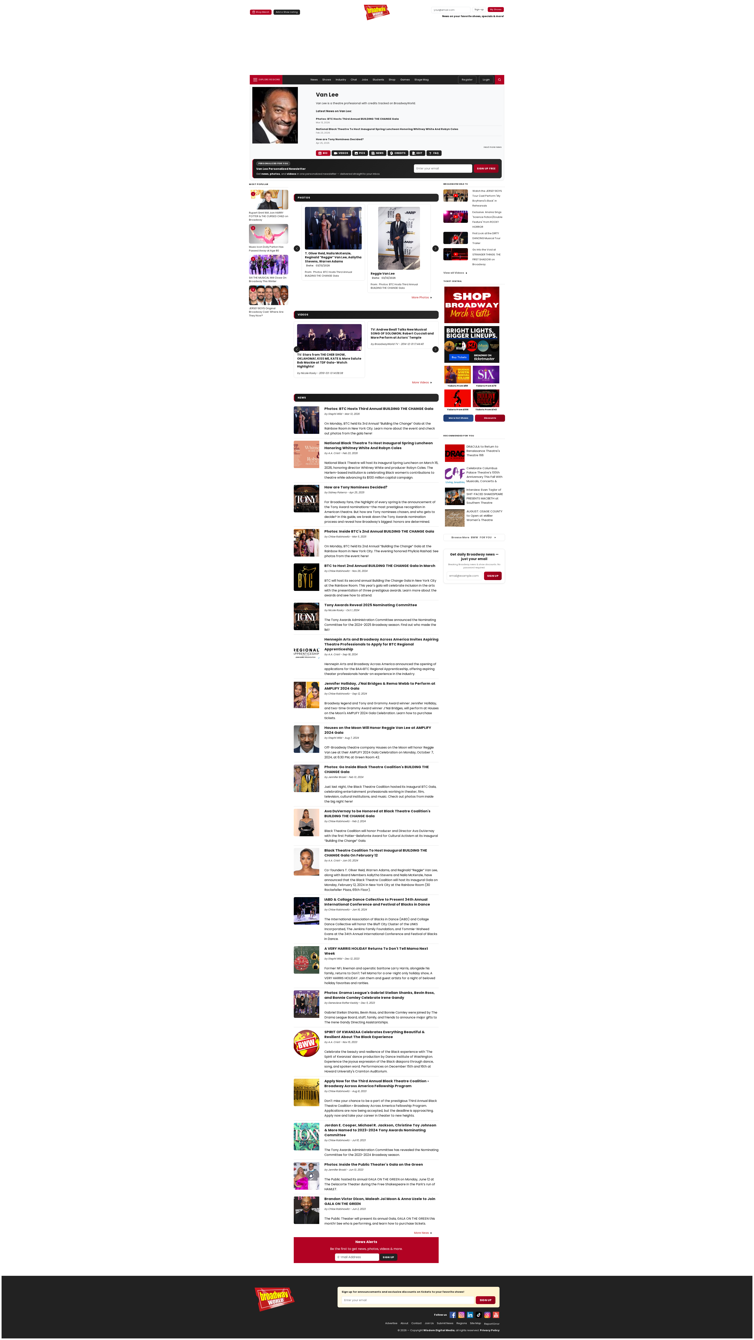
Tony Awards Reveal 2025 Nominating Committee (370, 604)
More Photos (420, 297)
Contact (416, 1323)
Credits (399, 153)
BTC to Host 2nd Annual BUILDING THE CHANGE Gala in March (379, 565)
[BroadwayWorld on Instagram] (461, 1314)
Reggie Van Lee (383, 276)
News (314, 79)
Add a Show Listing (287, 12)
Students (378, 79)
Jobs (365, 79)
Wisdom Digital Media (439, 1330)
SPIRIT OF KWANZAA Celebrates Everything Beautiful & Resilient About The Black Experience (374, 1034)
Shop (392, 79)
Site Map (475, 1323)
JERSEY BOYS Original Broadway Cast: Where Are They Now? (266, 302)
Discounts (490, 418)
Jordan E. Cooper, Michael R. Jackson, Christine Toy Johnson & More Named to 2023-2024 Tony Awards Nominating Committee (380, 1130)
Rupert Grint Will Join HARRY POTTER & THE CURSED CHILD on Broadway (268, 207)
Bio (325, 153)
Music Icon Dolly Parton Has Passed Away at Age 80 (266, 239)
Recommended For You (458, 435)
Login (486, 79)
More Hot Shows (458, 418)
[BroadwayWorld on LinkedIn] (470, 1314)
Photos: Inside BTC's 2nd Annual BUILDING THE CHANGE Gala (379, 531)
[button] (499, 79)
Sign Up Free (486, 168)
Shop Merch (262, 12)
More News (421, 1233)
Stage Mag (422, 79)
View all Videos (453, 273)
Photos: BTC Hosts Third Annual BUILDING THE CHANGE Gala (357, 119)
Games (405, 79)
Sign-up (479, 9)
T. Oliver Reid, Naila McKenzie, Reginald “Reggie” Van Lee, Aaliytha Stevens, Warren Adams (333, 259)
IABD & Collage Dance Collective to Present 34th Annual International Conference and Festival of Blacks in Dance (377, 902)
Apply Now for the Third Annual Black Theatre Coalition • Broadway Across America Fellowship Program (376, 1083)
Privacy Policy (490, 1330)
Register (467, 79)
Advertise (391, 1323)
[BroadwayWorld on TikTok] (478, 1314)
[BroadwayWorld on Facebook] (452, 1314)
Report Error (492, 1324)
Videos (343, 153)
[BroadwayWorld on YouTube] (496, 1314)
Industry (341, 79)
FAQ (436, 153)
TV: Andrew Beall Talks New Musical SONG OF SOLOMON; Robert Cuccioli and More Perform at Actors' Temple (402, 334)
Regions (462, 1323)
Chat (354, 79)
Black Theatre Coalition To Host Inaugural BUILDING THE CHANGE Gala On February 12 (375, 853)
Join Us (429, 1323)
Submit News (445, 1323)
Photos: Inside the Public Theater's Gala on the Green (373, 1164)
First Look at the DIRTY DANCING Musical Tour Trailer (486, 238)
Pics (362, 153)
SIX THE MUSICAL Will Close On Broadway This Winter (267, 270)
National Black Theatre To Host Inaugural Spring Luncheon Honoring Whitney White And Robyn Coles (387, 129)
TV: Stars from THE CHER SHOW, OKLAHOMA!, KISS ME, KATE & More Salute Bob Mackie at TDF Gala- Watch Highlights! (329, 361)
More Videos (420, 382)
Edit (419, 153)
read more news (493, 147)
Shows (326, 79)
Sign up (493, 576)
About (404, 1323)
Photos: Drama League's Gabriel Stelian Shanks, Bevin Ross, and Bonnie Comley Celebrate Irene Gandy (379, 995)
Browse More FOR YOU (471, 537)
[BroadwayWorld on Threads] (487, 1314)
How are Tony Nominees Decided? (340, 139)
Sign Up (388, 1257)
